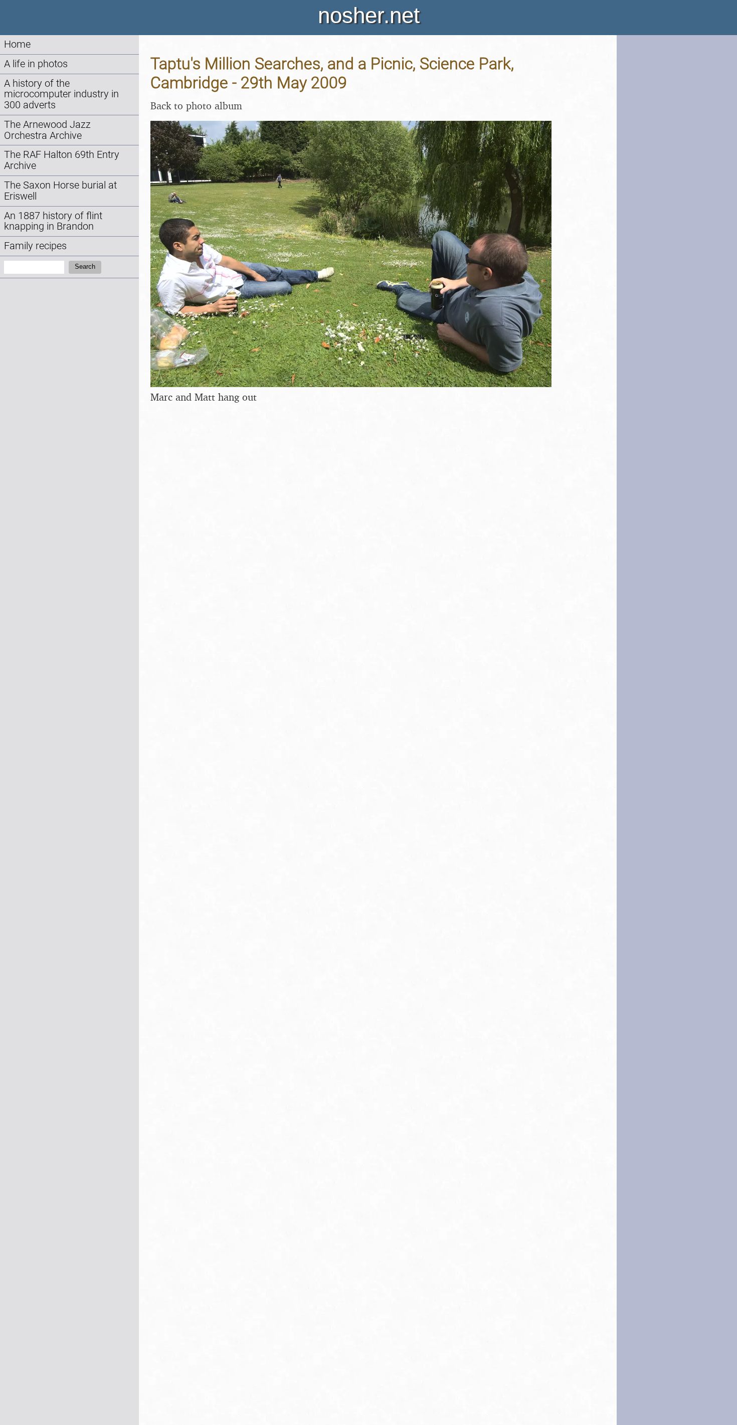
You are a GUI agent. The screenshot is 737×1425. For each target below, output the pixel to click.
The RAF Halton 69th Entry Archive (61, 160)
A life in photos (36, 64)
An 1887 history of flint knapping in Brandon (53, 221)
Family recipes (35, 246)
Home (17, 44)
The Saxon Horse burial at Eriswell (60, 191)
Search (85, 266)
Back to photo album (196, 105)
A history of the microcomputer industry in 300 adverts (61, 94)
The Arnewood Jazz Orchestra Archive (47, 130)
